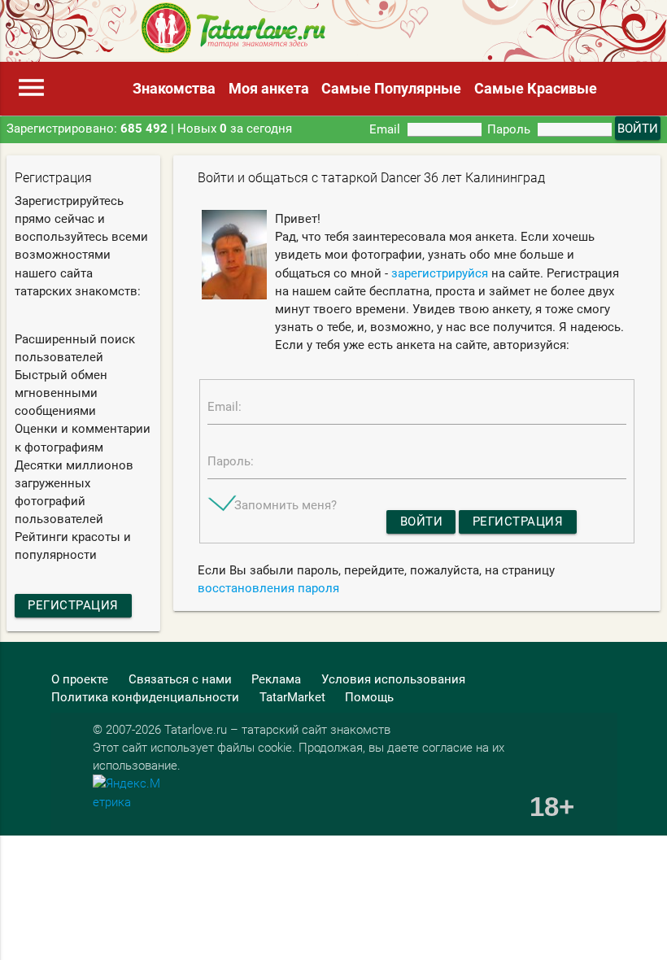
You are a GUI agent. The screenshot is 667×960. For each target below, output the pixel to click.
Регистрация (73, 605)
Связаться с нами (180, 679)
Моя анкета (269, 88)
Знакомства (174, 88)
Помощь (369, 697)
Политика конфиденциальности (145, 697)
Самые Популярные (391, 88)
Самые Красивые (535, 88)
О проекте (79, 679)
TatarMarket (292, 697)
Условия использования (393, 679)
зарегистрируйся (439, 273)
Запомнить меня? (285, 505)
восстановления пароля (268, 588)
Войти (421, 521)
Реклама (276, 679)
